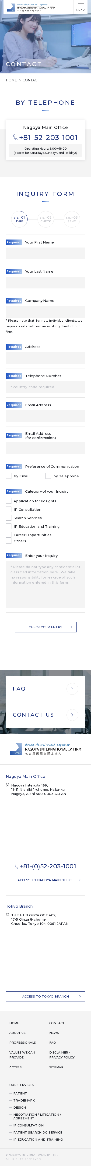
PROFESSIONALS (22, 1042)
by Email (22, 476)
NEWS (54, 1032)
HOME (11, 80)
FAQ (52, 1042)
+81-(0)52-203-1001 (48, 866)
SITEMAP (56, 1067)
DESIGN (19, 1107)
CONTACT (57, 1023)
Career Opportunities (33, 535)
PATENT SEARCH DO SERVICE (37, 1132)
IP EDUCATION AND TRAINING (38, 1139)
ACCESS (15, 1067)
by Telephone (66, 476)
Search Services (28, 518)
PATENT (20, 1093)
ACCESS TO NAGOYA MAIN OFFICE (46, 880)
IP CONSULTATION (28, 1125)
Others (20, 541)
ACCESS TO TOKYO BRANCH (45, 996)
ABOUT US (17, 1032)
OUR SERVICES (21, 1085)
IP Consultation (27, 509)
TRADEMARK (24, 1100)
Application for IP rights (35, 501)
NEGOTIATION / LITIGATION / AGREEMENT (37, 1116)
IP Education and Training (37, 526)
